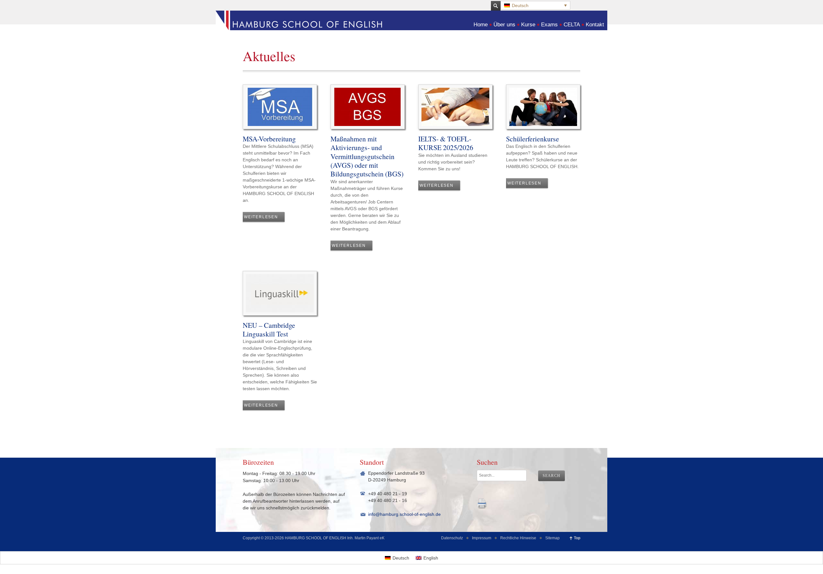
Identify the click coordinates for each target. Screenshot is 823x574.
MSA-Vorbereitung (269, 138)
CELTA (572, 25)
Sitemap (552, 538)
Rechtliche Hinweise (518, 538)
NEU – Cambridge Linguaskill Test (269, 329)
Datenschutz (452, 538)
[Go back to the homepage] (411, 27)
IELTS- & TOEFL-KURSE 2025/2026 (445, 143)
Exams (549, 25)
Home (481, 25)
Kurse (528, 25)
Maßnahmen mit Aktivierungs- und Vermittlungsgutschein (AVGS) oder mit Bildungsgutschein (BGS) (366, 156)
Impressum (481, 538)
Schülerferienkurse (532, 138)
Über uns (504, 25)
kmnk (482, 503)
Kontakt (595, 25)
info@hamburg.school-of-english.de (404, 514)
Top (577, 538)
